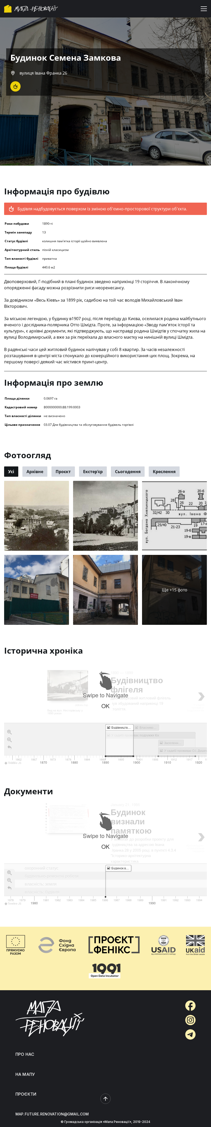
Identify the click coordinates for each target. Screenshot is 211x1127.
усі (11, 471)
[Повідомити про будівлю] (15, 86)
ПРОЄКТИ (25, 1094)
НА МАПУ (25, 1074)
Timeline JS (14, 763)
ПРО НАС (24, 1054)
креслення (164, 471)
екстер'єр (93, 471)
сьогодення (127, 471)
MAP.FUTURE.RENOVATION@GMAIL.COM (52, 1114)
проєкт (63, 471)
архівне (35, 471)
